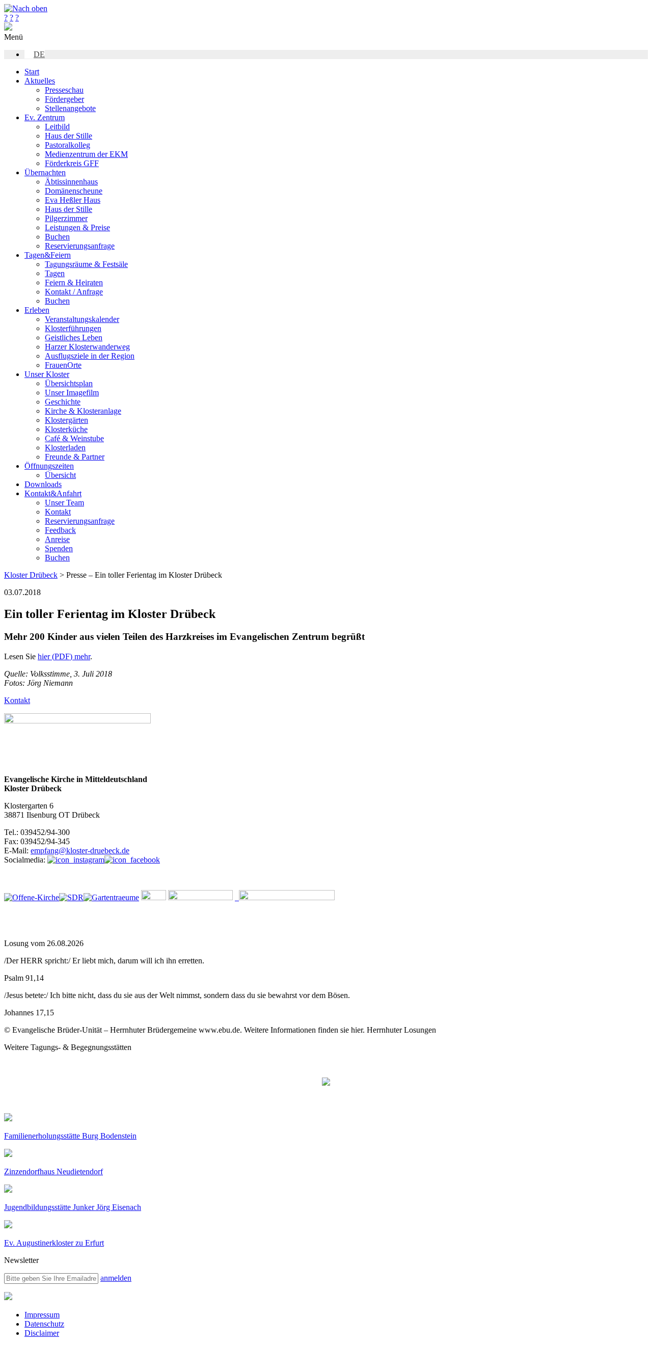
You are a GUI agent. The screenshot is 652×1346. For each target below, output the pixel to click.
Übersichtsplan (69, 383)
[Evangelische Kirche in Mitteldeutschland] (8, 1297)
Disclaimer (41, 1333)
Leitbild (57, 126)
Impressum (42, 1314)
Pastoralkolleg (67, 145)
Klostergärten (66, 420)
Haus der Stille (68, 135)
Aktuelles (39, 80)
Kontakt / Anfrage (74, 291)
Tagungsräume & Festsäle (86, 264)
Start (31, 71)
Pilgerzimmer (66, 218)
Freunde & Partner (74, 456)
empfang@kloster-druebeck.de (80, 850)
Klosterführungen (73, 328)
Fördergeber (64, 99)
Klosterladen (65, 447)
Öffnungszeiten (49, 466)
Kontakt (58, 511)
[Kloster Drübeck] (8, 27)
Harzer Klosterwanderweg (87, 346)
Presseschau (64, 90)
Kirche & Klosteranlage (83, 411)
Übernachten (45, 172)
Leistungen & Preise (77, 227)
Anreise (57, 539)
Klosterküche (66, 429)
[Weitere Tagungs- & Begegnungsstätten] (326, 1083)
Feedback (60, 530)
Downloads (43, 484)
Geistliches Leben (73, 337)
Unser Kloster (46, 374)
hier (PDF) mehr (64, 656)
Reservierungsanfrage (80, 245)
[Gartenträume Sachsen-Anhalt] (111, 897)
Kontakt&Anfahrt (53, 493)
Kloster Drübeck (31, 575)
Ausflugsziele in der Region (89, 356)
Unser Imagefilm (72, 392)
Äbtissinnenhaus (71, 181)
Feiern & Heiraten (74, 282)
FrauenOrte (63, 365)
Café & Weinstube (74, 438)
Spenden (59, 548)
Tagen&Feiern (47, 255)
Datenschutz (44, 1324)
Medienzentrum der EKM (86, 154)
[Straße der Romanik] (71, 897)
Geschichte (62, 401)
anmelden (115, 1278)
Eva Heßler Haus (72, 200)
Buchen (57, 236)
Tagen (55, 273)
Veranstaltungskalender (82, 319)
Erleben (36, 310)
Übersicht (60, 475)
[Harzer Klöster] (200, 897)
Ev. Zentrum (44, 117)
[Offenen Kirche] (31, 897)
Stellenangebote (70, 108)
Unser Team (64, 502)
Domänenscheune (73, 190)
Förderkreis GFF (72, 163)
